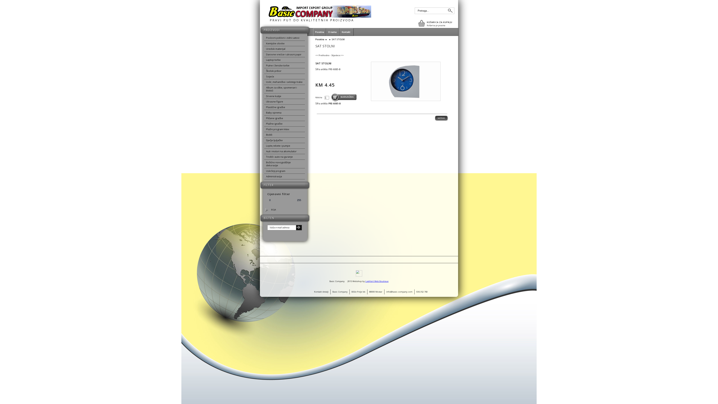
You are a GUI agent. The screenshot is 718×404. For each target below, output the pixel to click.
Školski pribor (273, 71)
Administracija (274, 176)
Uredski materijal (275, 48)
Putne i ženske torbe (277, 65)
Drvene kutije (273, 96)
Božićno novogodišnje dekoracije (278, 164)
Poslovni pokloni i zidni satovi (282, 37)
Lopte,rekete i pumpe (278, 145)
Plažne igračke (274, 123)
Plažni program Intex (277, 129)
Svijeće (270, 76)
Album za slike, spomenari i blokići (281, 89)
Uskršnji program (275, 171)
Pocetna (319, 39)
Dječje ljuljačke (274, 140)
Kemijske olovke (275, 43)
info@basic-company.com (399, 291)
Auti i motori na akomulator (281, 151)
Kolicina (319, 97)
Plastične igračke (275, 107)
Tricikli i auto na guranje (279, 156)
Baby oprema (273, 112)
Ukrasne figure (274, 101)
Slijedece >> (337, 55)
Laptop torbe (273, 60)
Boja (273, 209)
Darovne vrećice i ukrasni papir (283, 54)
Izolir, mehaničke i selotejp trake (284, 82)
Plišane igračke (274, 118)
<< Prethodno (322, 55)
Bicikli (269, 134)
